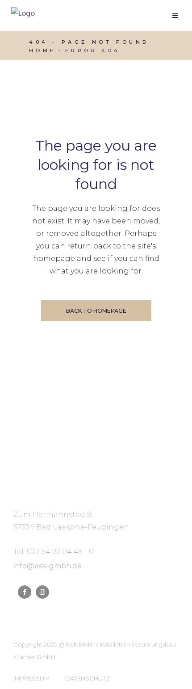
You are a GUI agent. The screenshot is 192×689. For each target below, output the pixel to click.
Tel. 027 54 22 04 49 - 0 (53, 551)
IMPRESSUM (31, 678)
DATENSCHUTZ (87, 678)
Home (42, 50)
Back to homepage (96, 310)
